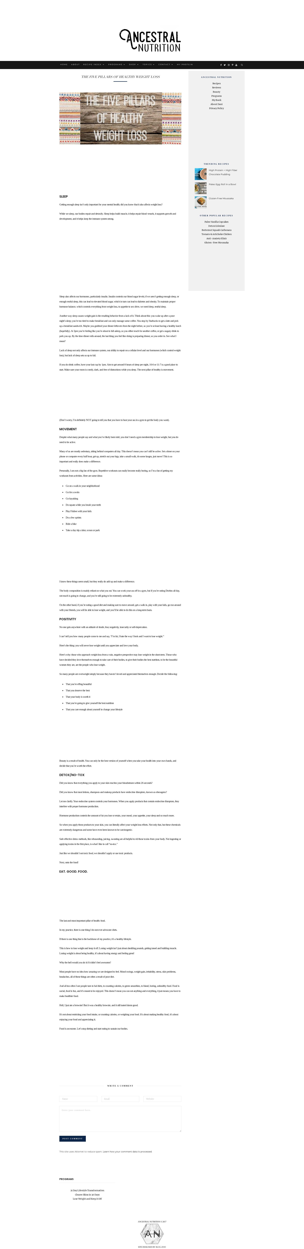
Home (64, 64)
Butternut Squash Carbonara (216, 230)
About (75, 64)
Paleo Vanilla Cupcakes (216, 221)
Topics (147, 64)
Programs (115, 64)
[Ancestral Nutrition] (152, 39)
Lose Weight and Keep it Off (87, 1198)
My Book (216, 100)
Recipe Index (92, 64)
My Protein (185, 64)
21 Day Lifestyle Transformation (87, 1190)
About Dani (217, 104)
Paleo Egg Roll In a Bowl (222, 184)
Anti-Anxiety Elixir (216, 238)
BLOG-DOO (161, 1247)
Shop (132, 64)
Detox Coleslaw (216, 226)
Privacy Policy (216, 108)
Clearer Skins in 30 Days (87, 1194)
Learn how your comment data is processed (127, 1151)
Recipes (216, 83)
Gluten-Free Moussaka (221, 198)
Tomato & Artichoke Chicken (217, 234)
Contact (164, 64)
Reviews (216, 87)
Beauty (216, 91)
